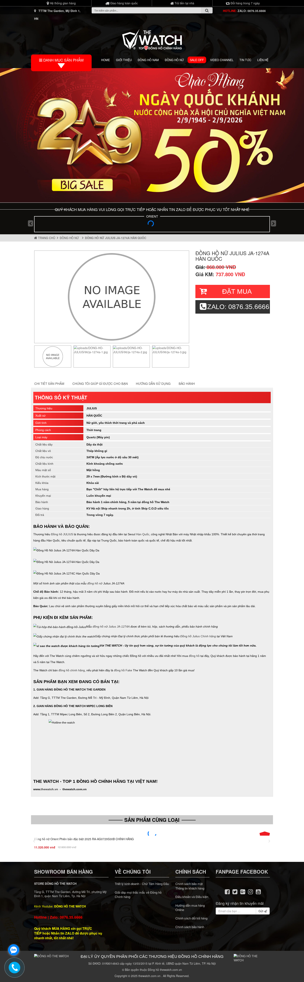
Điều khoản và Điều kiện (191, 896)
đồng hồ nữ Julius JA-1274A (111, 626)
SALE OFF (197, 60)
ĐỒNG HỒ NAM (148, 60)
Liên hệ (262, 60)
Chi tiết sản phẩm (49, 383)
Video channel (221, 60)
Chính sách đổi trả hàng (191, 918)
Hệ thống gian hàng (62, 3)
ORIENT (152, 216)
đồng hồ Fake (123, 670)
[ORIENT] (152, 225)
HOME (105, 60)
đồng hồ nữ (94, 583)
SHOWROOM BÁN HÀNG (63, 871)
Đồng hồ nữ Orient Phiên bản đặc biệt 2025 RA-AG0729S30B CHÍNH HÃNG (84, 839)
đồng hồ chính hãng (72, 670)
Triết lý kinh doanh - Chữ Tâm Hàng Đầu (142, 883)
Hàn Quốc (142, 534)
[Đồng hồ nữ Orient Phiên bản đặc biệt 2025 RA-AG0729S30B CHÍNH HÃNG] (152, 834)
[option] (52, 356)
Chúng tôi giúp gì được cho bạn (100, 383)
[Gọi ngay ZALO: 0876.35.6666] (14, 967)
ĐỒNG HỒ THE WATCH (70, 906)
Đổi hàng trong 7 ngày (245, 3)
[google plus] (242, 891)
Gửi (261, 911)
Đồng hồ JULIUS (62, 534)
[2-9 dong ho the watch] (152, 135)
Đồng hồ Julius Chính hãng (198, 636)
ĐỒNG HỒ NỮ (174, 60)
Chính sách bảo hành (189, 927)
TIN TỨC (245, 60)
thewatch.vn (49, 789)
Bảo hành (187, 383)
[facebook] (227, 891)
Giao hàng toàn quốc (123, 3)
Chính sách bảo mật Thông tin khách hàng (189, 885)
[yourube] (258, 891)
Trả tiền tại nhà (184, 3)
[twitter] (234, 891)
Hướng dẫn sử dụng (153, 383)
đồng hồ (194, 655)
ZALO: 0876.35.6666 (252, 11)
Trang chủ (46, 238)
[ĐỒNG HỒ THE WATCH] (152, 38)
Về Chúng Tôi (133, 871)
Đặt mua (237, 291)
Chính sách (190, 871)
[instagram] (250, 891)
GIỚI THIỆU (124, 60)
